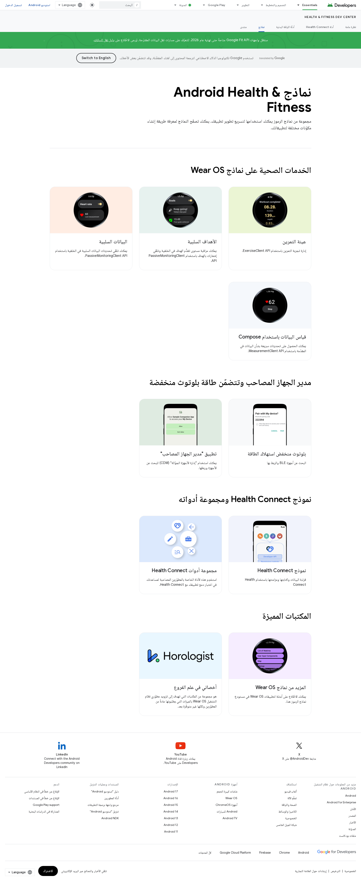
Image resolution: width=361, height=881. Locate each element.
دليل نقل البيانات (104, 40)
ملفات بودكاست (347, 836)
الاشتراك (48, 871)
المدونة (183, 5)
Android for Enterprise (341, 802)
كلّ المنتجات (204, 852)
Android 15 (171, 805)
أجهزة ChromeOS (226, 805)
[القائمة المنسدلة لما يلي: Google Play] (202, 5)
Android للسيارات (227, 811)
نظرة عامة (350, 27)
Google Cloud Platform (235, 852)
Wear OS (231, 798)
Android (350, 795)
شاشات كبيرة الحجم (227, 791)
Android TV (229, 818)
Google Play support (46, 805)
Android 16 (170, 798)
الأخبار (352, 822)
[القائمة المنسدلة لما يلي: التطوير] (236, 5)
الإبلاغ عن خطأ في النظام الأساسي (41, 791)
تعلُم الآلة (292, 798)
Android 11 (171, 831)
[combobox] (120, 5)
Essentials (310, 5)
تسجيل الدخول (13, 5)
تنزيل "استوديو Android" (104, 811)
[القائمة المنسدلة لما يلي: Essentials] (296, 5)
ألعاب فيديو (290, 791)
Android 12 (171, 825)
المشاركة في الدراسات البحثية (44, 811)
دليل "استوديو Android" (105, 791)
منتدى (243, 27)
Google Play (216, 5)
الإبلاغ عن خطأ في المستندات (44, 798)
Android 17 (171, 791)
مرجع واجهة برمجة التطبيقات (103, 805)
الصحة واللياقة (289, 805)
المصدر (352, 816)
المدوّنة (352, 829)
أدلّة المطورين (111, 798)
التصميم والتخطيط (276, 5)
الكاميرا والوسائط (287, 811)
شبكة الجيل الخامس (286, 825)
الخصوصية (291, 818)
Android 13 (171, 818)
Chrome (284, 852)
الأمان (353, 809)
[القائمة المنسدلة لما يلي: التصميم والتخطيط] (260, 5)
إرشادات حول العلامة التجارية (311, 871)
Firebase (265, 852)
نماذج (261, 27)
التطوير (245, 5)
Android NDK (110, 818)
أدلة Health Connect (320, 27)
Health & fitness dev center (330, 17)
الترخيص (335, 871)
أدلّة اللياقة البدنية (285, 27)
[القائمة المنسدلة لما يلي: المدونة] (173, 5)
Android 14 (170, 811)
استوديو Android (39, 5)
